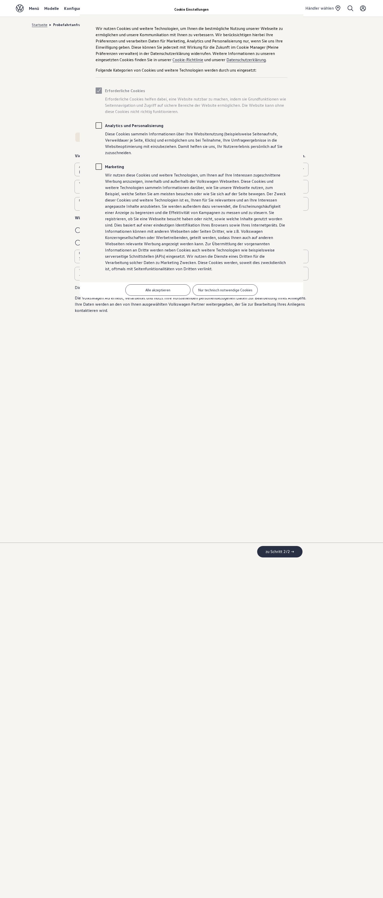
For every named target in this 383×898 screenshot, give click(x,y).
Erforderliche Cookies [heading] (125, 90)
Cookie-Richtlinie (187, 59)
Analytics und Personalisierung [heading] (134, 125)
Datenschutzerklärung (246, 59)
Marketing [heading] (114, 166)
